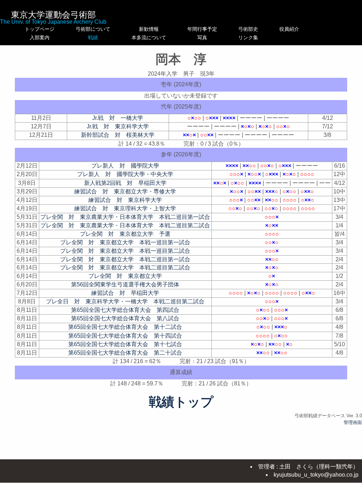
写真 (202, 37)
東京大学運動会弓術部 (53, 14)
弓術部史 (248, 29)
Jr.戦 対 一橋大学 (117, 118)
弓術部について (93, 29)
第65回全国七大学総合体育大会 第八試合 (125, 318)
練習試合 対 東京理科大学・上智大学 (125, 208)
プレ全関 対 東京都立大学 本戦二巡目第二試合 (125, 267)
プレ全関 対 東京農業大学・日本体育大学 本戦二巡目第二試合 (125, 225)
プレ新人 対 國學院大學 (125, 166)
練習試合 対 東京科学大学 (125, 200)
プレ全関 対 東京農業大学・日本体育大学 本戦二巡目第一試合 (125, 217)
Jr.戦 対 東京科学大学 (118, 126)
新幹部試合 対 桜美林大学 (117, 135)
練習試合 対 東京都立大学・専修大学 (125, 191)
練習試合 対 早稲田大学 (125, 293)
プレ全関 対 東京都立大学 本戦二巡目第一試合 (125, 259)
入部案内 (39, 37)
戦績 (93, 37)
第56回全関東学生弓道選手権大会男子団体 (125, 284)
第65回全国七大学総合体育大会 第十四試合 (125, 336)
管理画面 (353, 422)
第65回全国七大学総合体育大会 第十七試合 (125, 344)
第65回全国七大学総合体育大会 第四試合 (125, 310)
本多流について (149, 37)
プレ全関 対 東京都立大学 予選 (125, 234)
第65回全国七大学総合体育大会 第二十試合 (125, 353)
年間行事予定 (202, 29)
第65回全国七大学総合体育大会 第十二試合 (125, 327)
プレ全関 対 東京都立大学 (125, 276)
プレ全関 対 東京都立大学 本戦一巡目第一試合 (125, 242)
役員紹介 (289, 29)
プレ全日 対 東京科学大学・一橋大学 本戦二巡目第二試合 (125, 301)
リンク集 (248, 37)
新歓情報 (149, 29)
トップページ (39, 29)
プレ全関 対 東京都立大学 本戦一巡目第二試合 (125, 251)
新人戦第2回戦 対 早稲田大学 (125, 183)
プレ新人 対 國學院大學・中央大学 (125, 174)
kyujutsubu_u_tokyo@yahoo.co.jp (316, 475)
